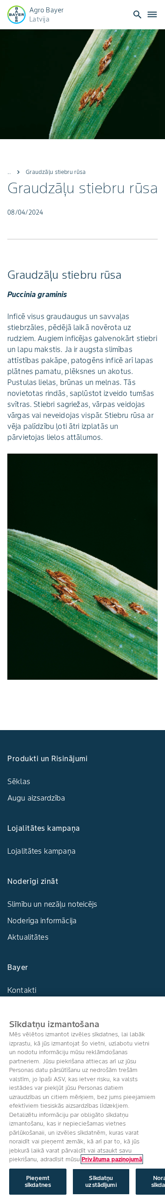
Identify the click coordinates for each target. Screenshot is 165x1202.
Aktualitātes (28, 937)
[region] (82, 1099)
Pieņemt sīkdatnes (38, 1181)
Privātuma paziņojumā (112, 1159)
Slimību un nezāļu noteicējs (52, 904)
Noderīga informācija (42, 920)
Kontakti (21, 990)
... (9, 171)
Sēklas (18, 781)
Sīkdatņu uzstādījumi (100, 1181)
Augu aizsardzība (36, 797)
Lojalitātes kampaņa (41, 850)
